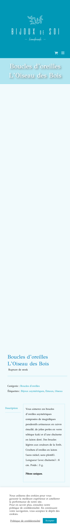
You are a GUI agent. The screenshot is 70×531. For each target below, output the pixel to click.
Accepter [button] (49, 520)
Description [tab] (11, 408)
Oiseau (59, 391)
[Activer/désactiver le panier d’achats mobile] (56, 53)
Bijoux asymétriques (32, 391)
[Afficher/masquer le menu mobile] (63, 53)
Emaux (49, 391)
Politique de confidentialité (25, 520)
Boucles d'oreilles (30, 385)
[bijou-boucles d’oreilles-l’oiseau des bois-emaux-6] (35, 220)
